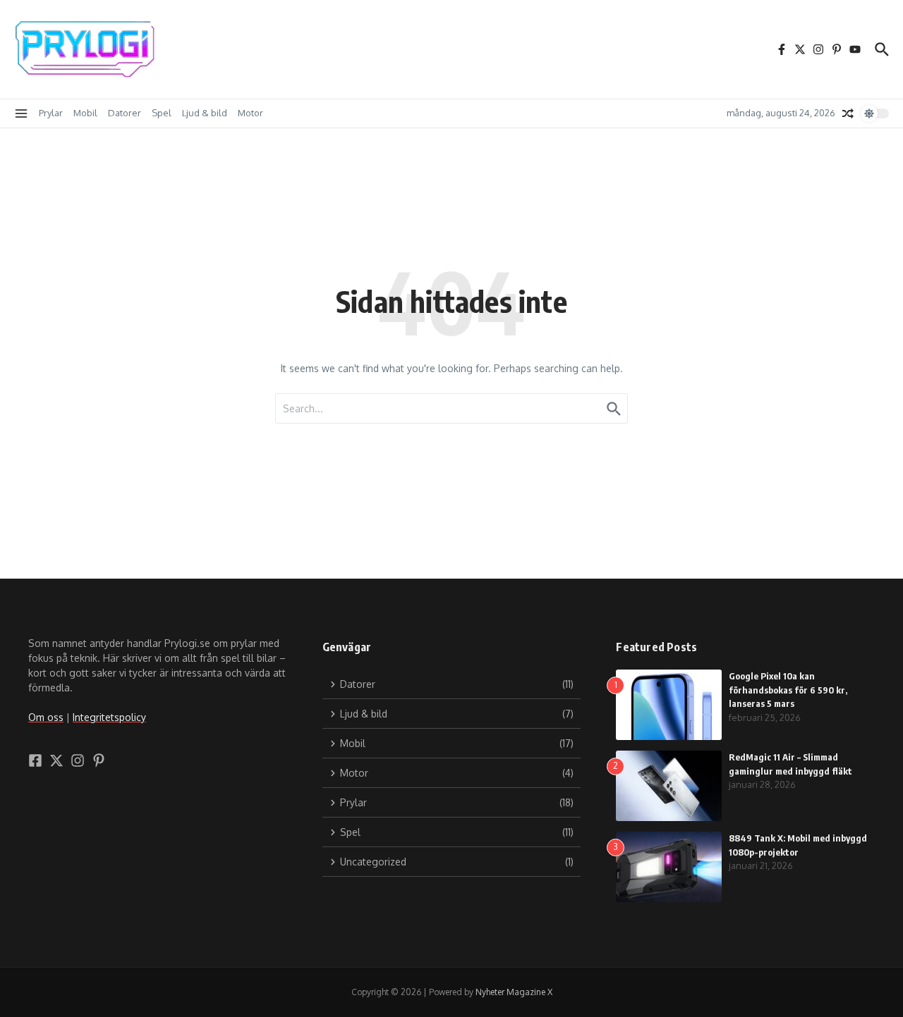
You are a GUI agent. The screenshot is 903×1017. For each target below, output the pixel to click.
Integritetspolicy (109, 717)
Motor (250, 112)
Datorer (124, 112)
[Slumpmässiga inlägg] (848, 113)
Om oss (45, 717)
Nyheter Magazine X (513, 992)
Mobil (85, 112)
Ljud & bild (204, 112)
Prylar (51, 112)
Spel (161, 112)
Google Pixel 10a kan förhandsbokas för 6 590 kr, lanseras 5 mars (788, 689)
